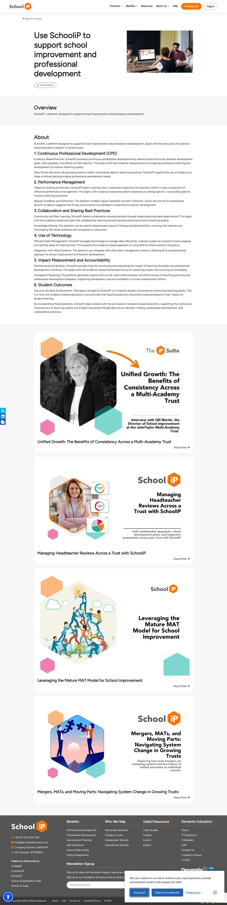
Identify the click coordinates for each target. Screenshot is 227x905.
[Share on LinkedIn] (3, 416)
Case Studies (150, 830)
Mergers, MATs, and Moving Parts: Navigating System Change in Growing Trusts (107, 791)
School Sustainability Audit (26, 880)
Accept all (139, 892)
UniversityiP (17, 870)
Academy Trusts (114, 835)
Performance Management (82, 830)
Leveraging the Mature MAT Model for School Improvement (89, 680)
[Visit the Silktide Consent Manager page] (215, 893)
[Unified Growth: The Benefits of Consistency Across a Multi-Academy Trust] (113, 387)
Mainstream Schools (116, 830)
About (184, 830)
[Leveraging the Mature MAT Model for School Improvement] (113, 625)
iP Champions (189, 835)
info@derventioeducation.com (31, 842)
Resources (147, 5)
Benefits (130, 5)
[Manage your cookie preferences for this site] (3, 422)
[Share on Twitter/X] (3, 410)
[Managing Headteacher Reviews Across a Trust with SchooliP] (113, 505)
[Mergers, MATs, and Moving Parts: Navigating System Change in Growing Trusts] (113, 744)
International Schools (116, 845)
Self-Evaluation (75, 845)
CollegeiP (16, 865)
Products (115, 5)
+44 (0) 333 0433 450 (26, 837)
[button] (8, 897)
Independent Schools (117, 840)
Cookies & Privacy (191, 855)
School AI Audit (20, 885)
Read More (180, 447)
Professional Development (81, 835)
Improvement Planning (79, 840)
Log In (210, 6)
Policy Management (78, 855)
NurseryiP (16, 875)
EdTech (147, 845)
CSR (183, 845)
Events (147, 840)
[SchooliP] (25, 6)
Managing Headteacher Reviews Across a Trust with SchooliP (91, 553)
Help (175, 5)
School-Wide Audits (78, 850)
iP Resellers (187, 840)
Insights (147, 835)
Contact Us (191, 6)
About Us (161, 5)
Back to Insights (33, 18)
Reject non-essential (167, 892)
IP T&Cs (185, 860)
